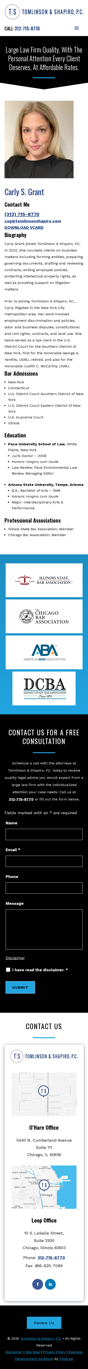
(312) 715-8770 (22, 214)
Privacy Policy (54, 1352)
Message (15, 903)
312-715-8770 (27, 28)
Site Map (32, 1352)
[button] (76, 28)
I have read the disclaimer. (40, 970)
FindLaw (66, 1359)
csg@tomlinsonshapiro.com (33, 221)
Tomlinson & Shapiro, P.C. (41, 1339)
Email (13, 849)
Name (11, 822)
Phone (12, 876)
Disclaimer (15, 958)
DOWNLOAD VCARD (24, 227)
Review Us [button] (44, 1322)
